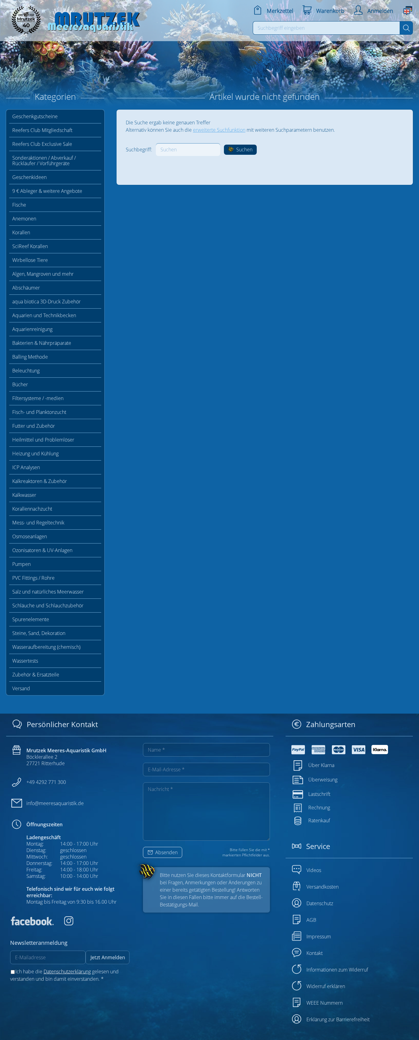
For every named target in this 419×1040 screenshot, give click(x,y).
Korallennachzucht (32, 508)
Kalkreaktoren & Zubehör (39, 481)
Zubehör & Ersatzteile (35, 674)
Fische (19, 204)
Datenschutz (319, 903)
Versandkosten (322, 886)
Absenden (166, 852)
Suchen (243, 149)
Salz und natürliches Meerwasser (48, 591)
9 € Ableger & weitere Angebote (47, 191)
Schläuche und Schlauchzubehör (47, 605)
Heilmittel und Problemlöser (43, 439)
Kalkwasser (24, 495)
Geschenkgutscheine (35, 116)
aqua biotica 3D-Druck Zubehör (46, 301)
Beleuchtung (26, 370)
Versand (21, 688)
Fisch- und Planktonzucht (39, 412)
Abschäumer (26, 287)
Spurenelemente (30, 619)
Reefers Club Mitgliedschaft (42, 130)
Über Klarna (321, 765)
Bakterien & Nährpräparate (41, 343)
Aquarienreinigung (32, 329)
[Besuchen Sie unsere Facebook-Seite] (32, 923)
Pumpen (21, 564)
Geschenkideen (29, 177)
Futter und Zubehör (33, 426)
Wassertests (25, 660)
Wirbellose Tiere (30, 260)
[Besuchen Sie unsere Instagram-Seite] (64, 923)
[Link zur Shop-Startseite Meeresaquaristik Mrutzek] (73, 18)
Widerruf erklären (325, 986)
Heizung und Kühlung (35, 453)
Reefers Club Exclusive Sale (42, 144)
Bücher (20, 384)
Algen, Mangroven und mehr (43, 274)
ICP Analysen (26, 467)
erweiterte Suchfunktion (219, 130)
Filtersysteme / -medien (37, 398)
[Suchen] (406, 28)
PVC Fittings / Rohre (33, 578)
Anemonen (24, 218)
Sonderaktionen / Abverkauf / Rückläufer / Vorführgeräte (44, 160)
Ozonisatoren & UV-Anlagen (42, 550)
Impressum (318, 936)
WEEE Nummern (324, 1002)
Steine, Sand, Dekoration (38, 633)
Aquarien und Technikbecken (44, 315)
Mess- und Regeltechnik (38, 522)
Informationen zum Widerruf (337, 969)
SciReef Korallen (30, 246)
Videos (313, 870)
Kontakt (314, 953)
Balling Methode (30, 356)
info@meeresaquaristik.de (55, 803)
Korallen (21, 232)
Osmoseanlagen (29, 536)
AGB (311, 920)
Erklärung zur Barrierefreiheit (338, 1019)
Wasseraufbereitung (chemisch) (46, 647)
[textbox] (326, 28)
